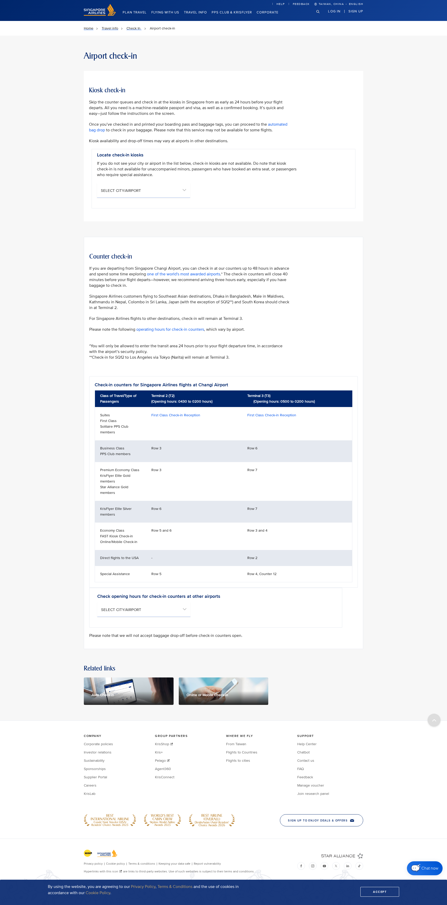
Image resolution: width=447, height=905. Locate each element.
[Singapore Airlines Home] (100, 14)
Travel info (195, 12)
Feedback (301, 4)
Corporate (267, 12)
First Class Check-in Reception (175, 415)
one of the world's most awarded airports (183, 274)
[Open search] (321, 15)
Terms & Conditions (175, 886)
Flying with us (165, 12)
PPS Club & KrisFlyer (232, 12)
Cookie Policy (98, 892)
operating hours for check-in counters (170, 329)
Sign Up (355, 11)
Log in (334, 11)
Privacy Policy (143, 886)
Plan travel (135, 12)
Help (281, 4)
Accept (379, 892)
